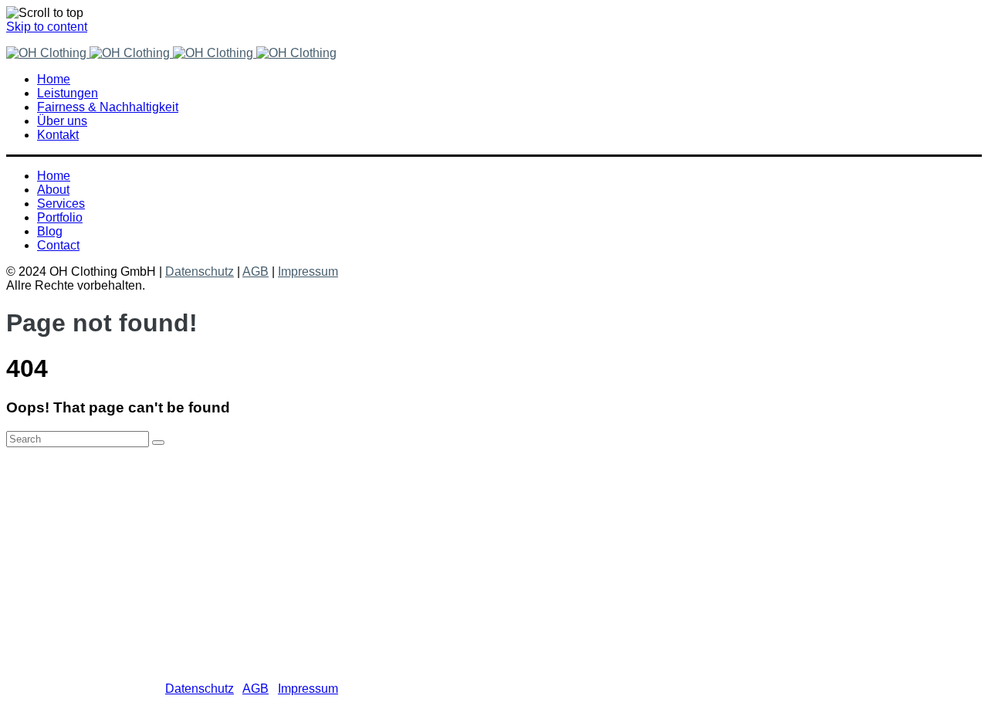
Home (84, 499)
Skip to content (46, 26)
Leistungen (98, 513)
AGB (255, 271)
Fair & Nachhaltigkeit (125, 527)
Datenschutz (199, 271)
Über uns (93, 541)
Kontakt (89, 555)
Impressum (308, 271)
